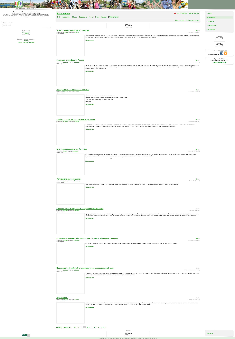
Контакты (210, 333)
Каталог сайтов (22, 42)
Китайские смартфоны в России (70, 60)
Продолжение (89, 40)
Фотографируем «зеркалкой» (68, 179)
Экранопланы (62, 298)
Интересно (66, 17)
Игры (91, 17)
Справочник (30, 42)
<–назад (59, 327)
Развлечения (63, 13)
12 (78, 327)
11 (81, 327)
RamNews (65, 32)
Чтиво (97, 17)
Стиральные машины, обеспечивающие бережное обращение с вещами (87, 238)
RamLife (65, 151)
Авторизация (182, 13)
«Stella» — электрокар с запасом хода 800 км (75, 119)
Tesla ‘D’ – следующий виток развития (72, 30)
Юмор (74, 17)
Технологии (113, 17)
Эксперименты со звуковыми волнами (72, 90)
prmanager (65, 62)
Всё (58, 17)
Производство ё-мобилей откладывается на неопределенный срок (84, 268)
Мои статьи (179, 20)
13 (75, 327)
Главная (26, 40)
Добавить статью (192, 20)
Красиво (104, 17)
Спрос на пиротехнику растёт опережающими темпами (79, 209)
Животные (83, 17)
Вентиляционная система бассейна (71, 149)
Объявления (211, 29)
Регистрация (194, 13)
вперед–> (67, 327)
